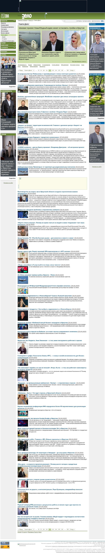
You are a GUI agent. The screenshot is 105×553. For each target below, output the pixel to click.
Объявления (64, 65)
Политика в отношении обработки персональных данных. (71, 552)
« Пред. (20, 70)
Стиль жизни (55, 65)
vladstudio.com (101, 542)
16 (62, 70)
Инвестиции (37, 65)
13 (53, 70)
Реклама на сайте (8, 182)
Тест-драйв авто (95, 74)
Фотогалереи (4, 31)
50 (67, 70)
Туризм (3, 134)
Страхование (46, 65)
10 (44, 70)
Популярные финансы (7, 27)
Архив (3, 37)
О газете (4, 39)
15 (59, 70)
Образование (34, 66)
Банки (30, 65)
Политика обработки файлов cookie (95, 552)
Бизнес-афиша (5, 33)
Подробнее (12, 86)
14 (56, 70)
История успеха (75, 65)
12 (50, 70)
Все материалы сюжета (79, 61)
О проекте (4, 47)
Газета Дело (4, 35)
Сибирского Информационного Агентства (62, 546)
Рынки (3, 43)
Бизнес (3, 55)
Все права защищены (72, 542)
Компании (4, 45)
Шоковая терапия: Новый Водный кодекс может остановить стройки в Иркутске (51, 28)
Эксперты (42, 66)
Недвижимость (6, 91)
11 (46, 70)
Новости (30, 20)
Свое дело (4, 29)
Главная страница (22, 20)
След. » (72, 70)
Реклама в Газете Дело (8, 41)
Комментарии (5, 25)
